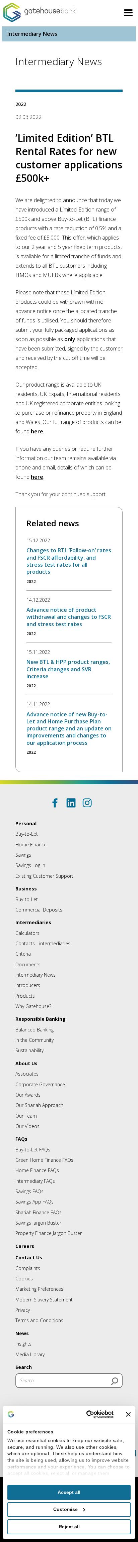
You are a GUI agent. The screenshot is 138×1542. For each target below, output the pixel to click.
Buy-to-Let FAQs (32, 1149)
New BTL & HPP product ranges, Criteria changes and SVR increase (68, 669)
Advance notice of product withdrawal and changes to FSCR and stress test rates (68, 617)
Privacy (22, 1310)
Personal (26, 823)
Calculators (27, 933)
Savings (23, 855)
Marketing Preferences (39, 1289)
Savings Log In (30, 865)
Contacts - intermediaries (42, 943)
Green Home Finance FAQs (44, 1160)
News (22, 1333)
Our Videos (27, 1126)
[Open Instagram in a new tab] (87, 803)
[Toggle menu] (128, 13)
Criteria (23, 954)
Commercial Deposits (38, 909)
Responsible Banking (40, 1019)
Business (26, 888)
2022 (20, 104)
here (37, 431)
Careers (24, 1246)
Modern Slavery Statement (44, 1299)
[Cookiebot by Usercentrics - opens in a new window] (86, 1414)
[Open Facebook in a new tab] (55, 803)
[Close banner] (128, 1414)
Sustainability (29, 1050)
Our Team (26, 1116)
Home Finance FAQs (37, 1170)
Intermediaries (33, 922)
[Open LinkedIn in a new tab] (71, 803)
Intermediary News (32, 33)
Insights (23, 1344)
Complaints (27, 1268)
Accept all (69, 1492)
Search (23, 1367)
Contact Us (28, 1257)
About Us (26, 1063)
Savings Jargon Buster (38, 1223)
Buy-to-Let (26, 834)
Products (25, 996)
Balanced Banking (34, 1029)
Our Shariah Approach (39, 1105)
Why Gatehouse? (33, 1006)
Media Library (30, 1354)
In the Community (34, 1040)
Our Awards (28, 1095)
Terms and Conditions (39, 1320)
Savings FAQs (29, 1191)
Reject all (69, 1526)
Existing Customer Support (44, 876)
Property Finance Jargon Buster (48, 1233)
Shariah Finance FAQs (38, 1212)
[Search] (115, 1381)
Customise (65, 1509)
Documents (28, 964)
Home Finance (31, 844)
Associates (27, 1074)
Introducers (27, 985)
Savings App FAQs (34, 1202)
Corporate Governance (40, 1084)
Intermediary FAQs (35, 1181)
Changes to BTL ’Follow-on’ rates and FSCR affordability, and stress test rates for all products (68, 561)
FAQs (21, 1139)
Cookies (24, 1278)
